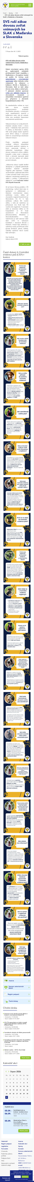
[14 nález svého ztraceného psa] (17, 744)
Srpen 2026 (15, 1071)
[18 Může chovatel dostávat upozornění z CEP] (17, 888)
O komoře (4, 1151)
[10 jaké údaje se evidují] (17, 601)
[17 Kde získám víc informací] (17, 852)
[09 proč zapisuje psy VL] (17, 565)
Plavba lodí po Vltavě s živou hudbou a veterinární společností (20, 1122)
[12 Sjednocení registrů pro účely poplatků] (17, 673)
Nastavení (17, 1176)
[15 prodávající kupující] (17, 780)
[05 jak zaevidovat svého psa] (17, 422)
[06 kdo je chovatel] (17, 458)
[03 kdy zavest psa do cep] (17, 350)
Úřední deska (26, 1058)
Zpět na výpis (25, 244)
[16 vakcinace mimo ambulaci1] (17, 816)
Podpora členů (5, 1158)
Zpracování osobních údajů (23, 1179)
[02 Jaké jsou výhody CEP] (17, 315)
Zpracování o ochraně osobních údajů (8, 1164)
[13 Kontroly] (17, 709)
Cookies (16, 1179)
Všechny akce (24, 1131)
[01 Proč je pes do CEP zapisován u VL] (17, 279)
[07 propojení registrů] (17, 494)
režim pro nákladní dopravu (16, 93)
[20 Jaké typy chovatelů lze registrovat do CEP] (17, 959)
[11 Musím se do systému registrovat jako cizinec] (17, 637)
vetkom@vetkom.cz (24, 1168)
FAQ (2, 1161)
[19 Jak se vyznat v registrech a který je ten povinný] (17, 923)
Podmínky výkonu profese (6, 1155)
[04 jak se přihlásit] (17, 386)
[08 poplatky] (17, 530)
